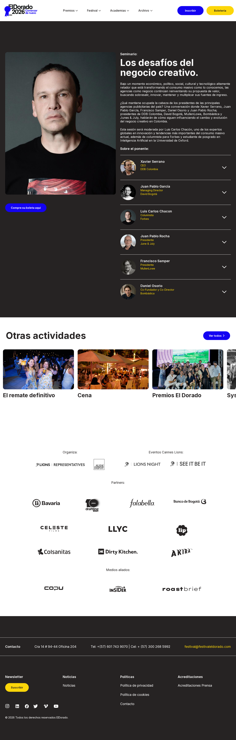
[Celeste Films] (54, 528)
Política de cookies (134, 695)
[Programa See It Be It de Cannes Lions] (188, 464)
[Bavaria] (46, 503)
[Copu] (54, 588)
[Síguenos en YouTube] (56, 706)
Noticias (69, 685)
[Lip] (181, 530)
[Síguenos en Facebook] (27, 706)
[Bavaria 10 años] (94, 505)
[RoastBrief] (182, 588)
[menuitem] (68, 11)
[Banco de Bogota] (190, 501)
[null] (99, 464)
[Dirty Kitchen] (118, 551)
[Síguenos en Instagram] (7, 706)
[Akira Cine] (182, 552)
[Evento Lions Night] (143, 464)
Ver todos (215, 335)
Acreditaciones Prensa (195, 685)
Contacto (127, 704)
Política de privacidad (136, 685)
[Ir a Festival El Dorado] (20, 10)
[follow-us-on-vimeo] (46, 706)
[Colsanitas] (54, 551)
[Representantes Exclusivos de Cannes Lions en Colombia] (60, 464)
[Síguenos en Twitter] (35, 706)
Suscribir (17, 687)
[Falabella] (142, 503)
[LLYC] (118, 529)
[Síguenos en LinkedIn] (17, 706)
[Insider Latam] (118, 589)
